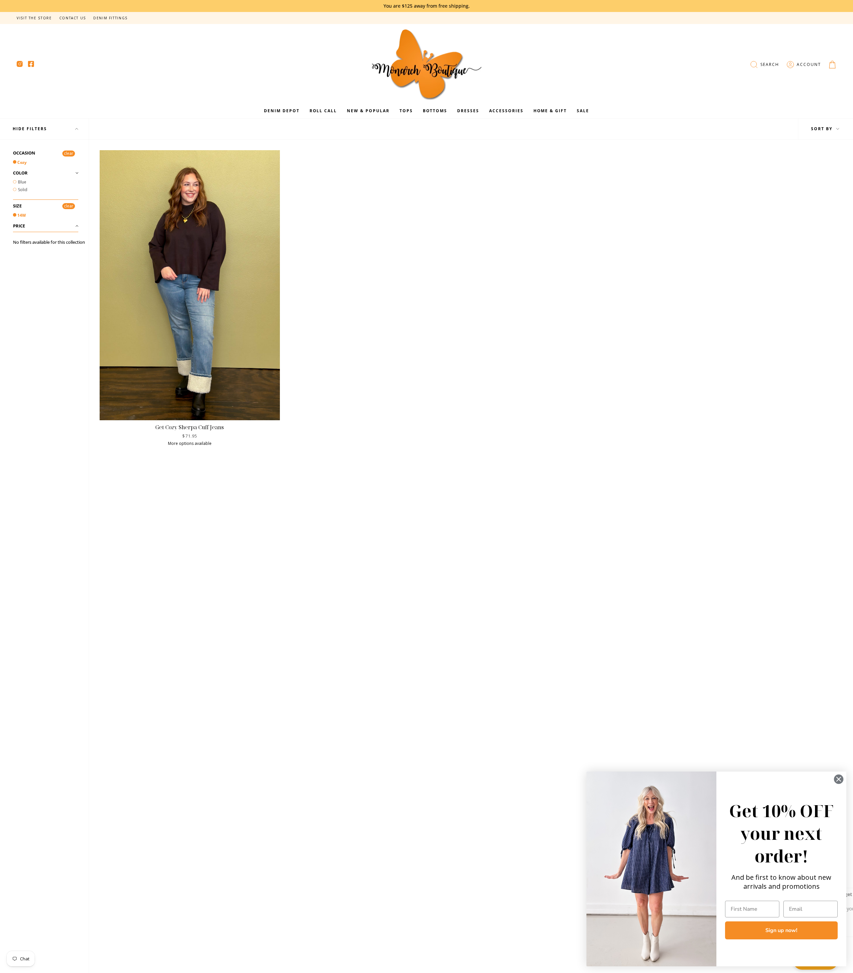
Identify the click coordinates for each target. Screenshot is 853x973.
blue (21, 182)
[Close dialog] (839, 779)
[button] (764, 64)
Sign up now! (781, 930)
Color (20, 173)
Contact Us (72, 18)
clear (68, 153)
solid (22, 189)
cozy (21, 162)
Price (19, 226)
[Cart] (832, 64)
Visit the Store (34, 18)
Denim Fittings (110, 18)
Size (17, 206)
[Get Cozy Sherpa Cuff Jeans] (190, 285)
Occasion (24, 153)
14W (21, 215)
